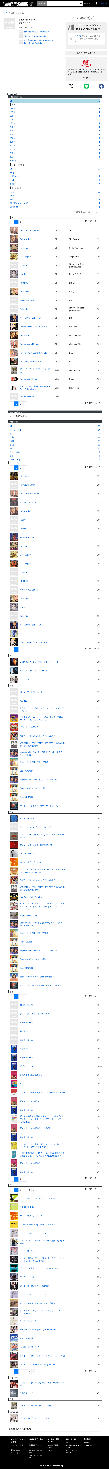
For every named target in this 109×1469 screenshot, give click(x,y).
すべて (41, 3)
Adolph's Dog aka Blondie (34, 36)
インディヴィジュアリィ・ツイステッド (36, 1418)
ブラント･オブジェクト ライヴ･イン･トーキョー (40, 1268)
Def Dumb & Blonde (28, 379)
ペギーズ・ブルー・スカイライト (34, 670)
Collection (24, 265)
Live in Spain (25, 563)
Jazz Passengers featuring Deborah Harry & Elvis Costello (39, 41)
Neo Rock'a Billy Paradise (31, 897)
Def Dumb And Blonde (29, 344)
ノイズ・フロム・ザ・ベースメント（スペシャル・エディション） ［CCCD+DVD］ (42, 1259)
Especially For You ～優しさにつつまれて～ (38, 779)
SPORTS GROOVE (27, 1207)
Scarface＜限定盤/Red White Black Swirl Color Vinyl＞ (35, 387)
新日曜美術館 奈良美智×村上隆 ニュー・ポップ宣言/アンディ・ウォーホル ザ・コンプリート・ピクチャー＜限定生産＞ (42, 1119)
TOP (6, 12)
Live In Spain (25, 256)
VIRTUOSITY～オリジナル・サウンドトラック (39, 661)
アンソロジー (25, 679)
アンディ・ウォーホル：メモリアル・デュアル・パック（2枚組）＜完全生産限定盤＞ (42, 1145)
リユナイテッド (26, 1392)
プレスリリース (89, 1445)
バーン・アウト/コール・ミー (32, 692)
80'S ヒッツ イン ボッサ (30, 1347)
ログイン (103, 3)
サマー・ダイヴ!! (27, 1338)
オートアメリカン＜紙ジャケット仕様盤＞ (37, 1303)
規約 (67, 1442)
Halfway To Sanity (28, 502)
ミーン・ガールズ (27, 1250)
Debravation (25, 239)
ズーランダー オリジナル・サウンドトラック (39, 1198)
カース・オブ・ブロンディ (31, 862)
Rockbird (24, 247)
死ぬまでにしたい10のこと (31, 1075)
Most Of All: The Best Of (30, 317)
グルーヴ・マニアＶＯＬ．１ (32, 727)
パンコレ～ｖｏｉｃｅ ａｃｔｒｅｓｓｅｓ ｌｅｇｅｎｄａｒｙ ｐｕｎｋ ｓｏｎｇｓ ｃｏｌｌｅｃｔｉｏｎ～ (42, 906)
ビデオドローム (26, 1022)
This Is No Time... (27, 537)
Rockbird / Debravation (30, 361)
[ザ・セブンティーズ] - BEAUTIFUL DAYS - (38, 1224)
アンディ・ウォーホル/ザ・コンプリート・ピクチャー (42, 1092)
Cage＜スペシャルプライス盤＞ (33, 788)
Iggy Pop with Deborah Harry (36, 31)
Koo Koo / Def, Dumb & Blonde (33, 352)
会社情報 (87, 1442)
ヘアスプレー (25, 1083)
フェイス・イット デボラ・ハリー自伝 (35, 370)
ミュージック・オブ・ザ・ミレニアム (35, 827)
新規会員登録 (15, 1450)
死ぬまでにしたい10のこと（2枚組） (35, 1128)
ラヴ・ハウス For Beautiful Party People (37, 1364)
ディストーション (27, 1277)
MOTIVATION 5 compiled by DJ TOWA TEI (38, 1329)
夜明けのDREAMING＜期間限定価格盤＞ (37, 976)
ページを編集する (87, 53)
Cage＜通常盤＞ (27, 770)
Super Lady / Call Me (28, 915)
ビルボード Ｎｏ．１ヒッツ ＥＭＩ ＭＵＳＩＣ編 (42, 1355)
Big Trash (24, 476)
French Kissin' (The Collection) (33, 326)
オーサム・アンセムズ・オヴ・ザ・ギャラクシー (40, 805)
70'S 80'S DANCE (27, 818)
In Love (23, 519)
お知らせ (50, 1450)
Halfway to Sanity (27, 484)
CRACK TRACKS (27, 853)
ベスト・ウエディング (29, 1320)
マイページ (14, 1453)
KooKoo (23, 274)
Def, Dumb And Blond (29, 230)
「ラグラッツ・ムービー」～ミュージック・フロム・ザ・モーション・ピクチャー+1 (42, 718)
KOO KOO (24, 282)
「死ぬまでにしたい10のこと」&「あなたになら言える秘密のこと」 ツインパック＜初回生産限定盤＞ (42, 1154)
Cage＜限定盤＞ (27, 797)
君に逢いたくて (26, 1005)
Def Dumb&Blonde (28, 396)
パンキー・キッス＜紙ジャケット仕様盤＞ (37, 735)
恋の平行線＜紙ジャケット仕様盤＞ (35, 1285)
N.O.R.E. (23, 700)
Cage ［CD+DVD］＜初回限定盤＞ (34, 762)
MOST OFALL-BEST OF (29, 300)
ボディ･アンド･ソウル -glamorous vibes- (37, 844)
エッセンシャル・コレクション (33, 1233)
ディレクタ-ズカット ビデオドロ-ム (35, 1013)
